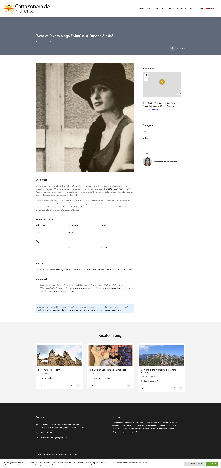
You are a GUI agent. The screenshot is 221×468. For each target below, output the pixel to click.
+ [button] (146, 75)
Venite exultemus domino (139, 428)
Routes (150, 8)
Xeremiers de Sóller (171, 422)
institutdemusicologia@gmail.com (54, 437)
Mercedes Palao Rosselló (165, 161)
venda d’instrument (159, 428)
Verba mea (116, 428)
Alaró (159, 381)
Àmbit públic (73, 225)
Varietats (126, 431)
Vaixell (134, 431)
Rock (70, 247)
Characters (181, 8)
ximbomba (129, 422)
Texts (191, 8)
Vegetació (116, 431)
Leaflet (178, 94)
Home (141, 8)
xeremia (115, 425)
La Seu (44, 378)
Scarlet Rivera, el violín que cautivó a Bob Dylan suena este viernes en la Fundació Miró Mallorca (91, 269)
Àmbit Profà (40, 225)
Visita (123, 425)
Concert (104, 225)
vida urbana (151, 425)
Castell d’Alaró (150, 381)
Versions (175, 425)
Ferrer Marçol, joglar (49, 369)
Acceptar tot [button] (212, 463)
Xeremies (139, 422)
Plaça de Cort (98, 378)
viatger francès (164, 425)
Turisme (104, 247)
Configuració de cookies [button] (194, 463)
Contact (200, 8)
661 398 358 (46, 432)
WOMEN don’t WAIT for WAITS (119, 189)
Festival (71, 232)
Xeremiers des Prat (153, 422)
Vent (125, 428)
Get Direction (152, 109)
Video (145, 138)
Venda (171, 428)
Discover (170, 8)
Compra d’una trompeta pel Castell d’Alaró (159, 371)
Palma (54, 40)
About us (160, 8)
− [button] (146, 79)
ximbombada (117, 422)
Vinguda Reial (138, 425)
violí (37, 254)
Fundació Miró (44, 40)
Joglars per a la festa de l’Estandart (108, 369)
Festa (38, 232)
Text (144, 131)
